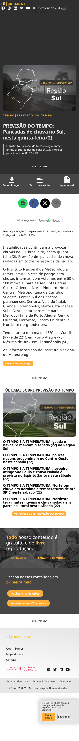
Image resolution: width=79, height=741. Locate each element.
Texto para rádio (40, 185)
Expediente (65, 681)
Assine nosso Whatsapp (28, 603)
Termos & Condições (44, 681)
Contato (11, 659)
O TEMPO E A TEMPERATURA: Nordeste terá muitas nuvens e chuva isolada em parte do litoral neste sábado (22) (37, 502)
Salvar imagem (12, 185)
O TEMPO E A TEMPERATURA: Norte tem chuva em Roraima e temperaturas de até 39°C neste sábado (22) (39, 489)
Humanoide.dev (58, 688)
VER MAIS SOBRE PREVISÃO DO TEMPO (39, 513)
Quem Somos (15, 648)
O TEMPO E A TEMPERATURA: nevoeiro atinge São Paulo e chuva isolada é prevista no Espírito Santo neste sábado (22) (37, 473)
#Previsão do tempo (18, 363)
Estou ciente (48, 716)
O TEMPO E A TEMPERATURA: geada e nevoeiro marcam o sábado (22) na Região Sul (39, 445)
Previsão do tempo (35, 115)
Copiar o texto (67, 185)
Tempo (9, 115)
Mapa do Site (14, 654)
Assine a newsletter (25, 593)
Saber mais (64, 716)
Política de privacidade (16, 681)
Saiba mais (18, 558)
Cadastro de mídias (51, 558)
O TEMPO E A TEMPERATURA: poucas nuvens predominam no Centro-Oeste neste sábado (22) (35, 458)
